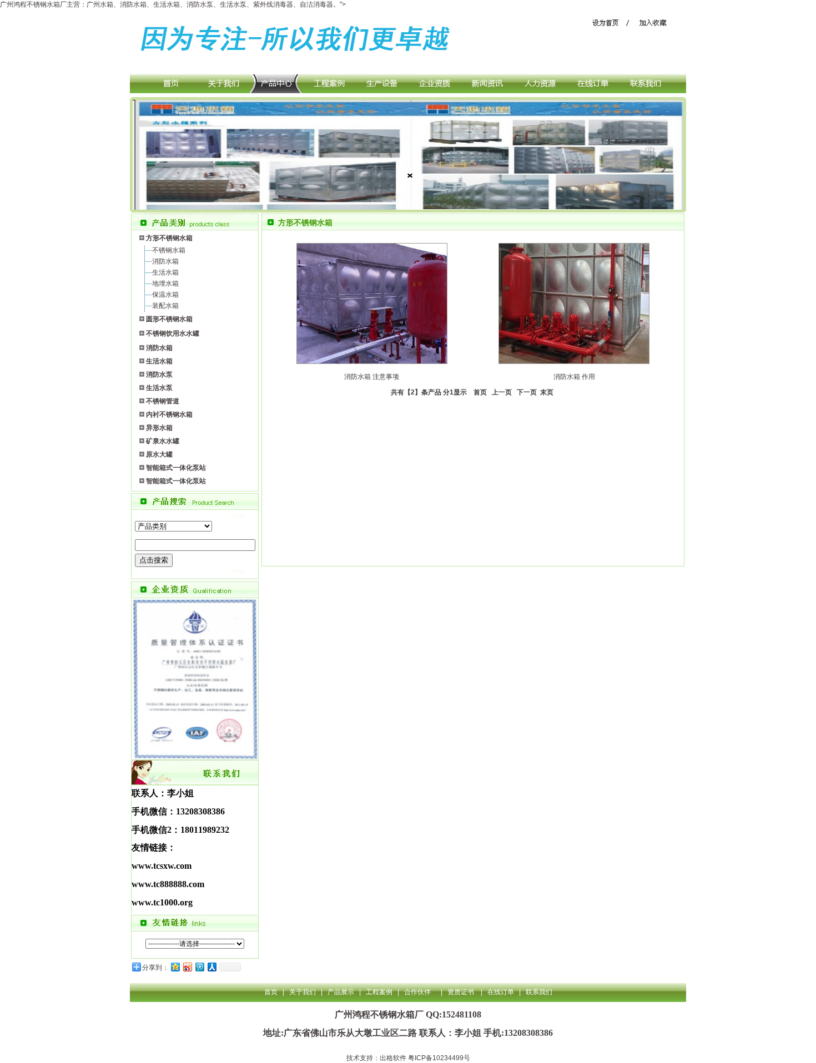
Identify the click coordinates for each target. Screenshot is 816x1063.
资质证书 (461, 992)
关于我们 (302, 992)
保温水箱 (165, 294)
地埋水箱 (165, 283)
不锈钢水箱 (168, 250)
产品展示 (341, 992)
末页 (545, 392)
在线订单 (500, 992)
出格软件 (393, 1058)
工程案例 (379, 992)
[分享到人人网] (211, 967)
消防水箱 (165, 261)
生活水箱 (165, 272)
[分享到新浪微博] (187, 967)
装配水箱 (165, 306)
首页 (478, 392)
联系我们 (539, 992)
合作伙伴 (417, 992)
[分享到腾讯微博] (199, 967)
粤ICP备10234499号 (439, 1058)
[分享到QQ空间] (175, 967)
